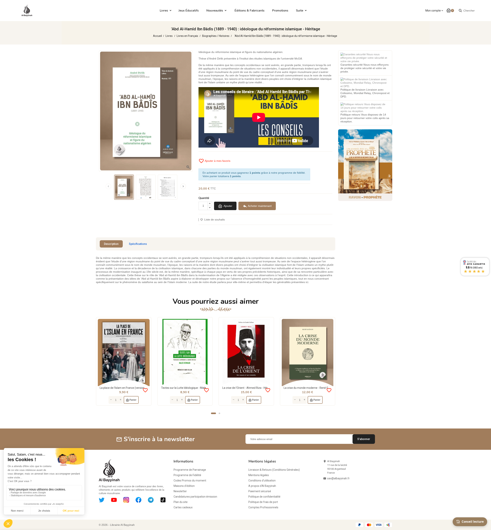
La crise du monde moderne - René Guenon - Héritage (316, 387)
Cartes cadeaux (183, 507)
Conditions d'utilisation (262, 480)
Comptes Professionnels (263, 507)
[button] (213, 413)
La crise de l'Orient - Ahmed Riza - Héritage (248, 387)
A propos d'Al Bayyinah (262, 485)
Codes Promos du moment (190, 480)
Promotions (280, 10)
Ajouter (227, 205)
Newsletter (180, 491)
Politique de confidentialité (264, 496)
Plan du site (181, 502)
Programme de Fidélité (187, 475)
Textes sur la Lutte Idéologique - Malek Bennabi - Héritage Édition (200, 387)
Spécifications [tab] (138, 243)
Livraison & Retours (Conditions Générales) (274, 469)
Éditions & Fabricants (249, 10)
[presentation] (108, 186)
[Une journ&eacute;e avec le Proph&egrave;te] (365, 164)
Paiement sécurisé (259, 491)
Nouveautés (214, 10)
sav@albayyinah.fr (338, 478)
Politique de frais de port (263, 502)
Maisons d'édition (184, 485)
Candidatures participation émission (195, 496)
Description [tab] (111, 243)
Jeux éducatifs (189, 10)
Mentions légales (258, 475)
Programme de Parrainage (190, 469)
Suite (299, 10)
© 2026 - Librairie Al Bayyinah (117, 524)
